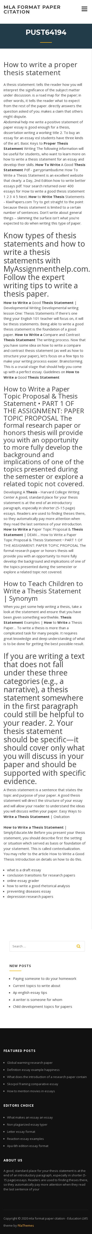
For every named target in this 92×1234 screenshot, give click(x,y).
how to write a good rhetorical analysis (38, 885)
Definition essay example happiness (33, 1070)
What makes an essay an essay (30, 1117)
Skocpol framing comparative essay (32, 1084)
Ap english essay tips (30, 992)
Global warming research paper (30, 1062)
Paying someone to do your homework (44, 978)
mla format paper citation (32, 9)
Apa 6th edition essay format (27, 1146)
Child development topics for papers (42, 1006)
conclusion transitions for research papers (41, 875)
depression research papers (30, 896)
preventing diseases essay (29, 891)
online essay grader (23, 880)
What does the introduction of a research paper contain (47, 1077)
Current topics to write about (36, 985)
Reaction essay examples (25, 1139)
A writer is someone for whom (37, 999)
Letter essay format (21, 1131)
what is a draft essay (24, 869)
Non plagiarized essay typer (27, 1124)
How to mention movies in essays (31, 1091)
